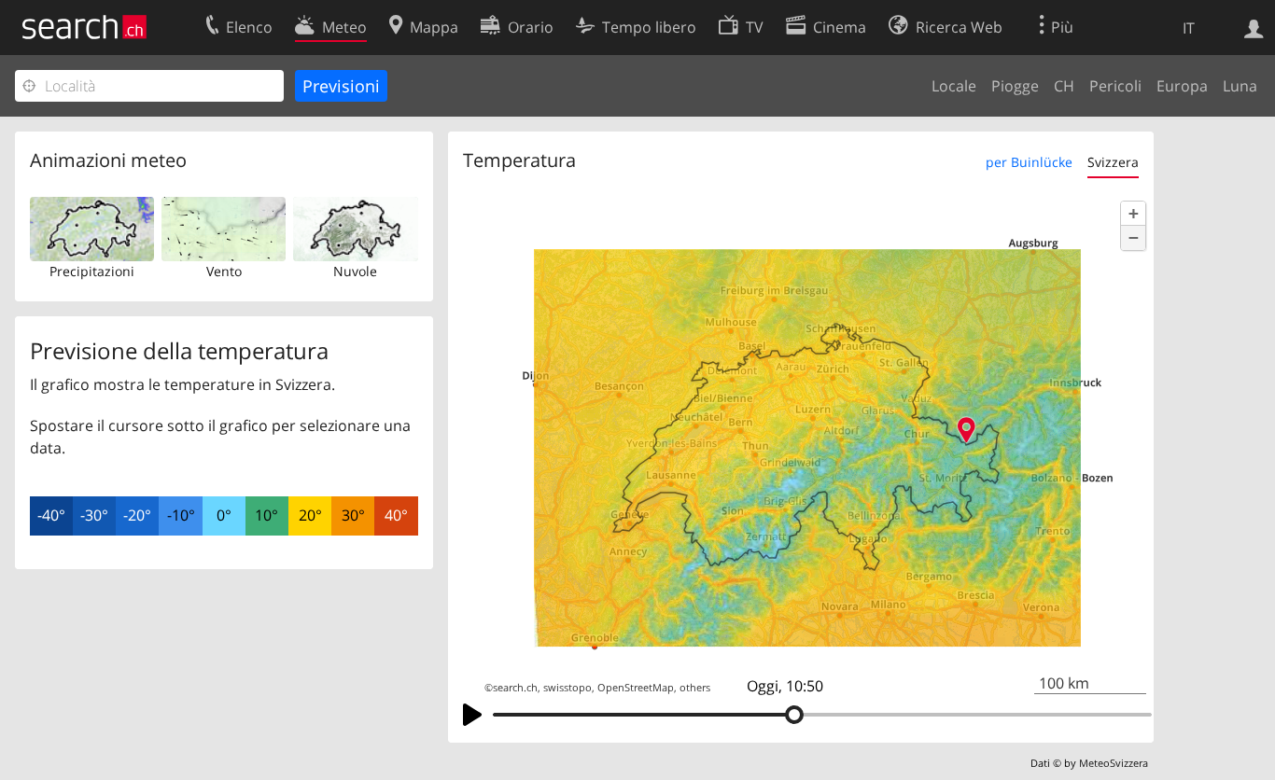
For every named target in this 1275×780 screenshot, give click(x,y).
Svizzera (1113, 162)
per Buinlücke (1029, 162)
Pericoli (1115, 86)
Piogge (1015, 86)
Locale (954, 86)
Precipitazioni (91, 271)
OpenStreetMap (635, 687)
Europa (1182, 86)
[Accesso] (1254, 27)
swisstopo (567, 687)
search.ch (515, 687)
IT (1189, 28)
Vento (224, 271)
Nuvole (355, 271)
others (695, 687)
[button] (1133, 214)
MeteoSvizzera (1113, 763)
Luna (1240, 86)
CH (1064, 86)
